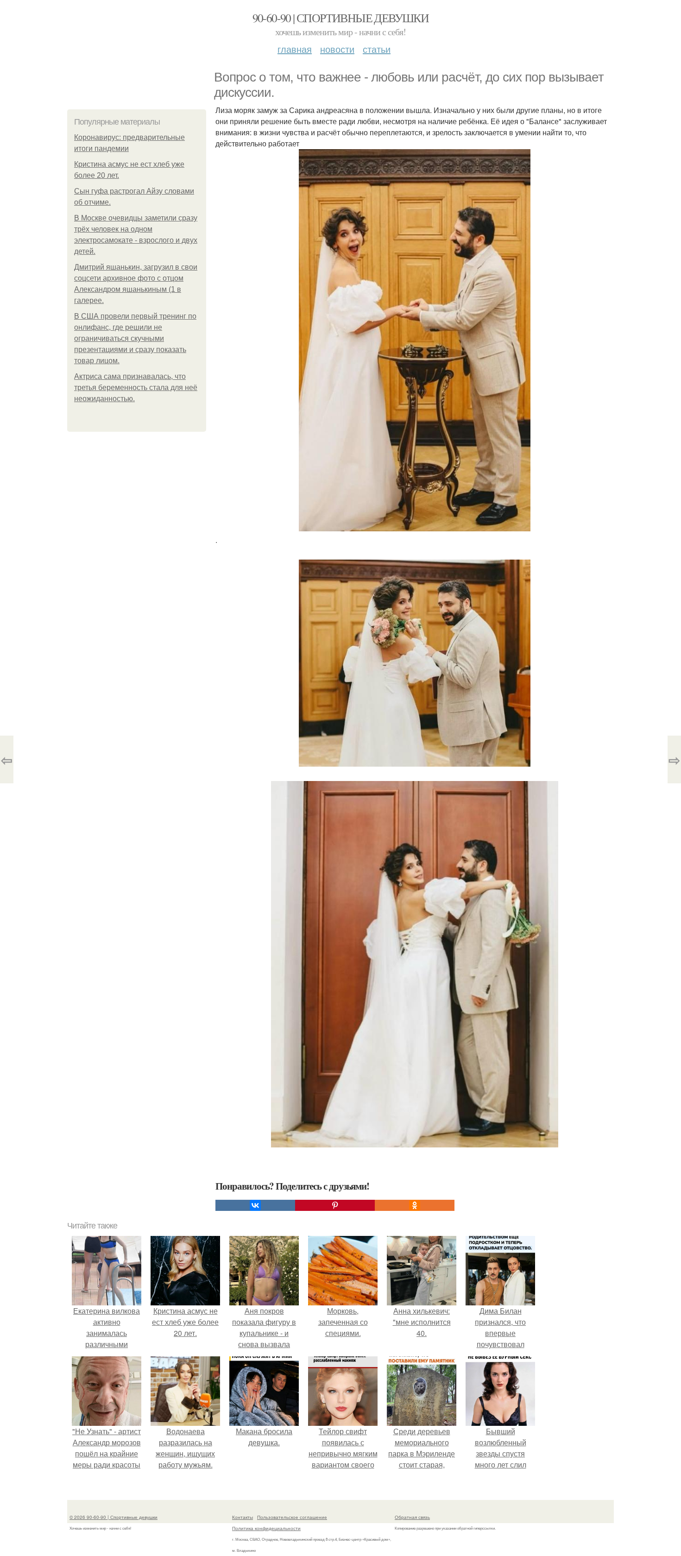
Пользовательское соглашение (292, 1517)
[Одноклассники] (414, 1205)
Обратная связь (412, 1517)
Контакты (242, 1517)
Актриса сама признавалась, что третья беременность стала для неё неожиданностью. (135, 387)
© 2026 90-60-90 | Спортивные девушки (113, 1517)
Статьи (377, 49)
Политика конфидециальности (266, 1528)
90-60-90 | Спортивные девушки (340, 17)
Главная (294, 49)
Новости (337, 49)
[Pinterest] (335, 1205)
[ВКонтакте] (255, 1205)
